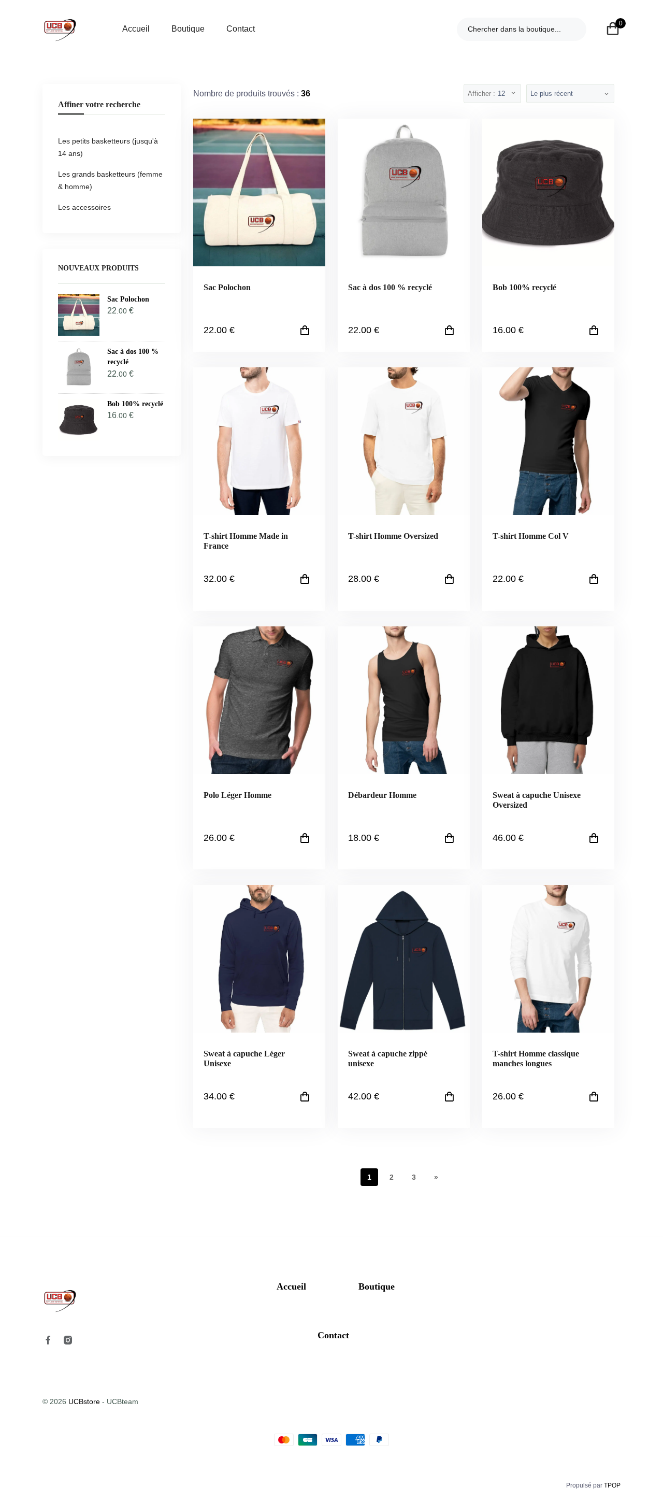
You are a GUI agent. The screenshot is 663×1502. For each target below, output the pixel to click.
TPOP (612, 1485)
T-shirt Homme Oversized (393, 536)
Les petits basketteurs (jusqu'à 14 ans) (108, 147)
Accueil (136, 28)
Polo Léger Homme (237, 795)
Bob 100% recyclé (524, 287)
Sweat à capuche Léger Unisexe (244, 1058)
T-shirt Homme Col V (531, 536)
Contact (240, 28)
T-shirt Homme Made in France (246, 541)
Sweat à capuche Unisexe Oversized (537, 800)
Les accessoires (84, 207)
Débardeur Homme (382, 795)
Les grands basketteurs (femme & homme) (110, 180)
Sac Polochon (227, 287)
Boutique (188, 28)
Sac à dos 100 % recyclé (390, 287)
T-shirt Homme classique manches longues (536, 1058)
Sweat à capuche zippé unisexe (387, 1058)
